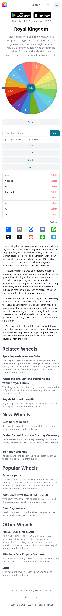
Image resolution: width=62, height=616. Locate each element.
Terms (48, 590)
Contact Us (16, 590)
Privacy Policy (33, 590)
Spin (31, 88)
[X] (26, 597)
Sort (31, 167)
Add (55, 133)
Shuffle (31, 160)
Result (31, 122)
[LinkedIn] (36, 597)
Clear (31, 145)
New (31, 152)
